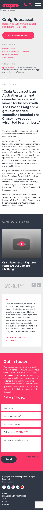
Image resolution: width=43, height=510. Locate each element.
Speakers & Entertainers (14, 496)
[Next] (34, 285)
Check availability (18, 35)
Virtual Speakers (8, 57)
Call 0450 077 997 (26, 5)
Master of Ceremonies (10, 54)
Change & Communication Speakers (15, 51)
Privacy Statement (8, 482)
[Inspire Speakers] (10, 4)
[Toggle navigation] (38, 5)
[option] (22, 250)
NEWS (4, 502)
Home (4, 493)
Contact (6, 504)
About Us (6, 499)
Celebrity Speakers (9, 48)
